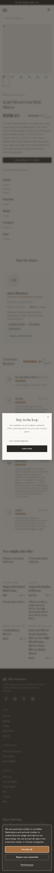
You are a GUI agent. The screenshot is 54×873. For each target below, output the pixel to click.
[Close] (48, 416)
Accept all (27, 849)
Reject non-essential (27, 857)
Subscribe (27, 449)
